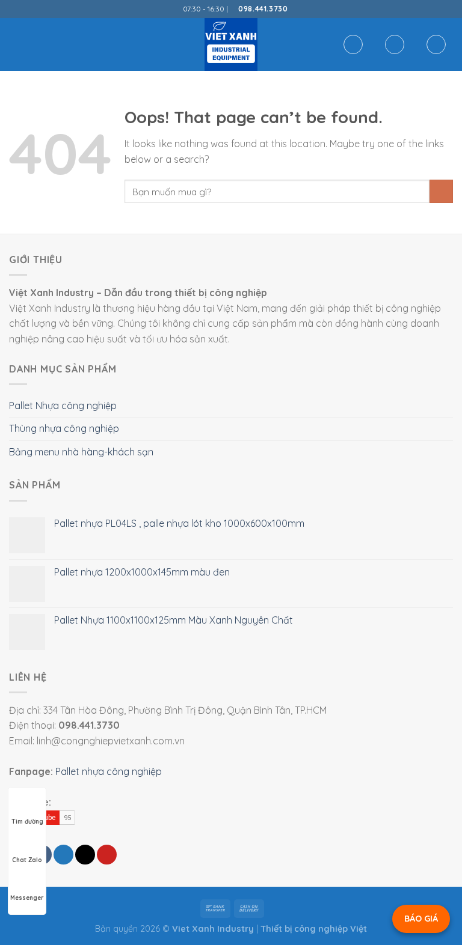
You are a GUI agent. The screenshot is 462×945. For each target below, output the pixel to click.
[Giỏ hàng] (436, 44)
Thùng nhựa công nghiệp (64, 428)
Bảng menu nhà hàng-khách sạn (81, 452)
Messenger (27, 898)
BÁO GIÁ (421, 918)
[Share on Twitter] (63, 854)
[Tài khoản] (394, 44)
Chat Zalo (27, 860)
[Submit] (441, 191)
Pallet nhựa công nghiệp (108, 771)
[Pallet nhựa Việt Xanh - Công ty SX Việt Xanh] (231, 44)
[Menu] (16, 44)
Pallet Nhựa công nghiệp (63, 406)
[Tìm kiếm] (353, 44)
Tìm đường (27, 821)
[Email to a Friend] (85, 854)
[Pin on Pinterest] (107, 854)
